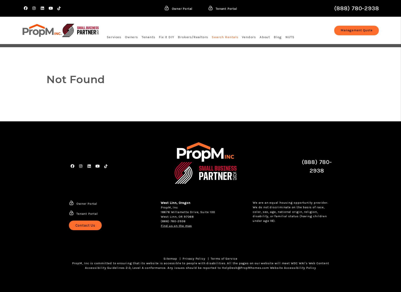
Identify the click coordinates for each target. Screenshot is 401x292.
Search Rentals (225, 37)
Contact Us (85, 225)
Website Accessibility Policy (293, 268)
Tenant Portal (226, 9)
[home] (42, 30)
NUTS (289, 37)
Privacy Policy (194, 258)
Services (114, 37)
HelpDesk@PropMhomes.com (245, 268)
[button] (25, 8)
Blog (278, 37)
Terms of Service (224, 258)
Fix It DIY (166, 37)
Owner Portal (182, 9)
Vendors (249, 37)
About (265, 37)
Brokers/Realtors (193, 37)
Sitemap (170, 258)
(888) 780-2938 (356, 8)
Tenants (148, 37)
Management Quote (356, 30)
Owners (131, 37)
